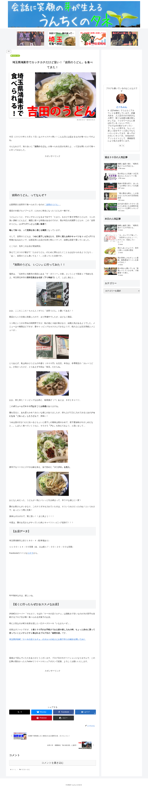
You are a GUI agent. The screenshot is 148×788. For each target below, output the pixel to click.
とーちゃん (121, 107)
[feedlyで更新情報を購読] (120, 145)
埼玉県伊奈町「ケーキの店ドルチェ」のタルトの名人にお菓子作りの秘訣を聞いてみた (47, 639)
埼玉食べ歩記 (15, 55)
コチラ (30, 553)
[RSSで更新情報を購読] (123, 145)
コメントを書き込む (52, 762)
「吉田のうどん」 (52, 204)
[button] (63, 718)
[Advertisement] (52, 127)
